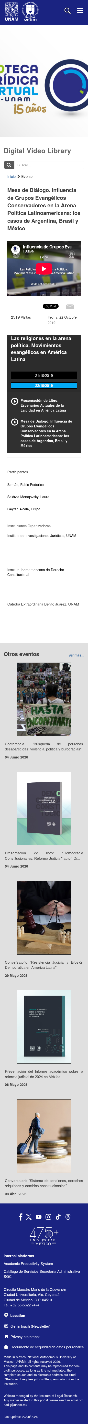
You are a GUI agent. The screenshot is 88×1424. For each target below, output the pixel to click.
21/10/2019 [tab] (44, 375)
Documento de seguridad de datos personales (47, 1346)
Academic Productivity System (28, 1263)
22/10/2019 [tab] (44, 385)
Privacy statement (25, 1336)
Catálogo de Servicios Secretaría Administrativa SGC (42, 1274)
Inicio (11, 176)
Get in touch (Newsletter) (30, 1326)
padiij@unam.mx (15, 1404)
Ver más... (76, 655)
